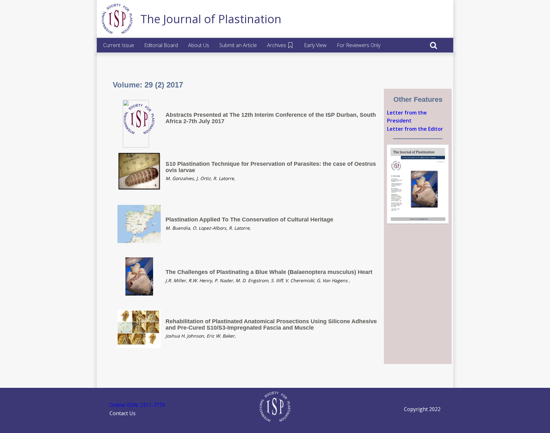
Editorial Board (161, 45)
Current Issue (118, 45)
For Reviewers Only (358, 45)
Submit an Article (238, 45)
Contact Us (122, 413)
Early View (315, 45)
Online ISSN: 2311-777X (137, 405)
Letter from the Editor (415, 128)
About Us (198, 45)
